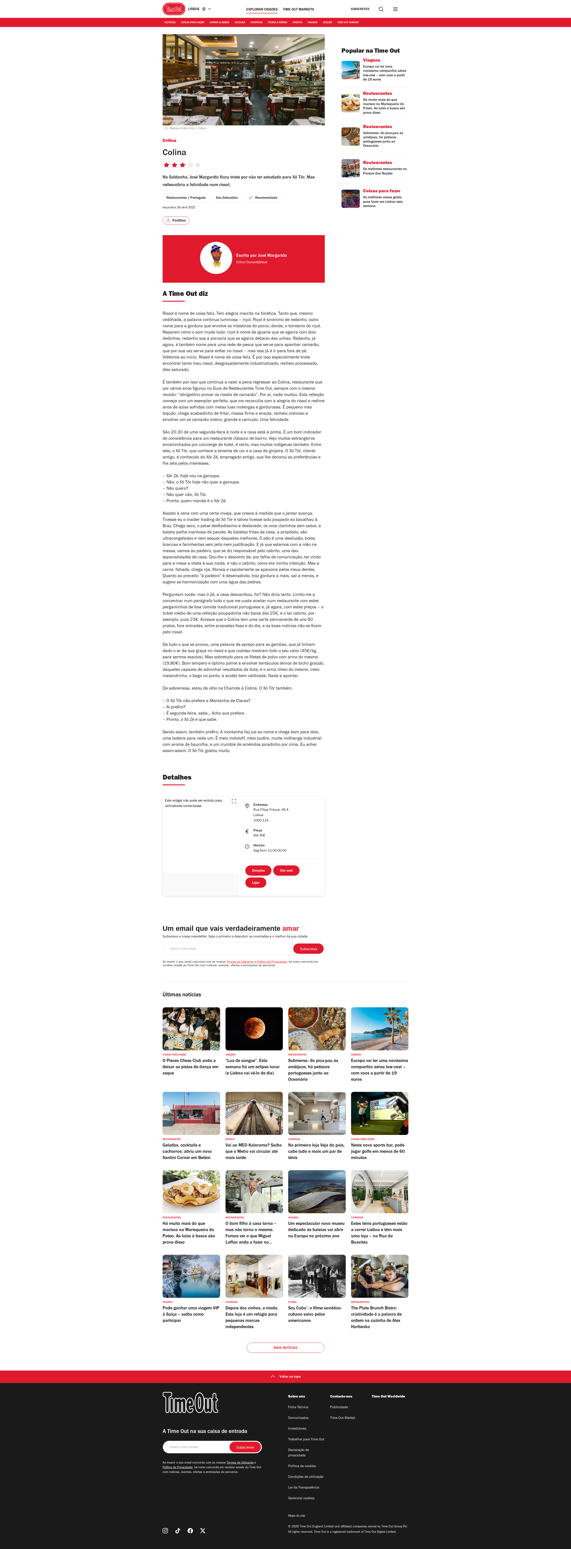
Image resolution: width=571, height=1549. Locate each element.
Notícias (170, 22)
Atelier (327, 22)
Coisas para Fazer (192, 22)
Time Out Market (348, 22)
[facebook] (190, 1530)
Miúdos (297, 22)
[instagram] (165, 1530)
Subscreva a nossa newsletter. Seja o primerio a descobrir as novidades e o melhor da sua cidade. (235, 937)
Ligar (256, 883)
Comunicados (298, 1418)
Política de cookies (302, 1466)
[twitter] (202, 1530)
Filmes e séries (277, 22)
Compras (256, 22)
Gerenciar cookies (301, 1498)
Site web (286, 871)
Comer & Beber (219, 22)
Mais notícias (286, 1348)
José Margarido (272, 256)
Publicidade (339, 1407)
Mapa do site (296, 1516)
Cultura (240, 22)
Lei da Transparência (303, 1488)
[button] (234, 801)
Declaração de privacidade (298, 1453)
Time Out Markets (298, 10)
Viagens (313, 22)
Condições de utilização (305, 1477)
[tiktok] (177, 1530)
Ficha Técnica (298, 1407)
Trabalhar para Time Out (306, 1439)
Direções (258, 871)
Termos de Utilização (240, 962)
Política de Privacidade (272, 962)
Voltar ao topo (290, 1377)
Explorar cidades (262, 10)
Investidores (297, 1429)
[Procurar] (381, 9)
